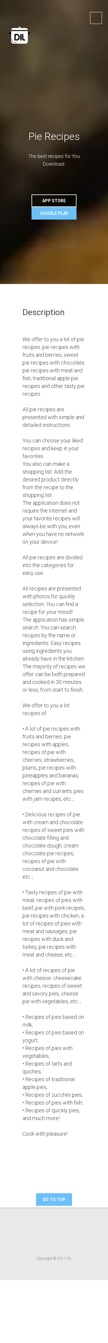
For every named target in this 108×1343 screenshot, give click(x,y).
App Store (54, 200)
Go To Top (54, 1199)
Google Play (54, 213)
